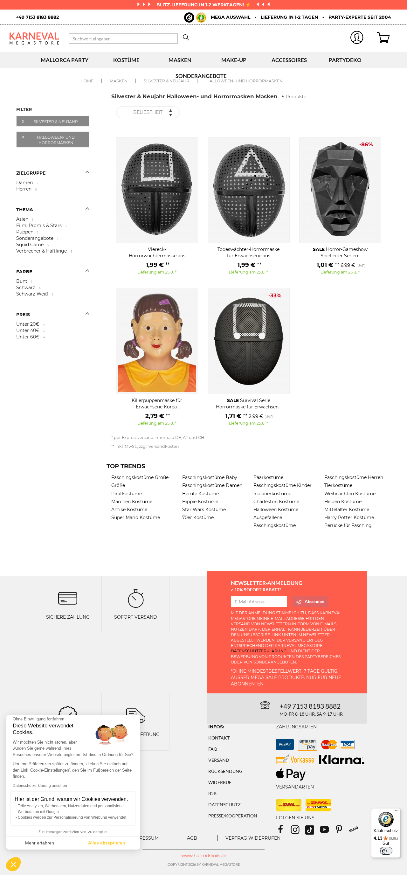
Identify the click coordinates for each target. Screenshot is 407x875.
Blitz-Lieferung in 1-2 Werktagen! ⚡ (204, 5)
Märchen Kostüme (131, 501)
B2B (212, 793)
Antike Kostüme (129, 509)
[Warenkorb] (387, 38)
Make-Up (233, 60)
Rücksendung (225, 771)
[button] (13, 864)
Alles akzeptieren (106, 842)
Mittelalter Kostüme (346, 509)
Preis (23, 314)
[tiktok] (312, 831)
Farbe (24, 271)
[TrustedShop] (195, 17)
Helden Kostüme (343, 501)
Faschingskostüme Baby (209, 477)
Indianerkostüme (272, 494)
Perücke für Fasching (348, 525)
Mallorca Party (64, 60)
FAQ (212, 749)
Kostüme (126, 60)
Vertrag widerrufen (252, 838)
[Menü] (397, 812)
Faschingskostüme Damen (212, 485)
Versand (218, 760)
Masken (180, 60)
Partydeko (345, 60)
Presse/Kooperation (232, 815)
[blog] (356, 831)
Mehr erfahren (39, 842)
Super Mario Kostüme (135, 517)
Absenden (314, 601)
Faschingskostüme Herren (353, 477)
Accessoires (289, 60)
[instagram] (298, 831)
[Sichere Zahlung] (67, 597)
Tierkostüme (338, 485)
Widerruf (219, 782)
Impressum (145, 838)
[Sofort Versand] (135, 597)
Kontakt (219, 737)
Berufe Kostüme (200, 494)
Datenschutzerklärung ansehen (40, 785)
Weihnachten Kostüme (350, 494)
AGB (192, 838)
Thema (24, 209)
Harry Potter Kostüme (349, 517)
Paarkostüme (268, 477)
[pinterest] (342, 831)
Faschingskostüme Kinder (282, 485)
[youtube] (327, 831)
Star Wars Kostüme (204, 509)
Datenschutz (224, 804)
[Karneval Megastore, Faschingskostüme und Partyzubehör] (34, 38)
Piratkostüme (126, 494)
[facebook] (283, 831)
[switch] (386, 851)
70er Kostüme (198, 517)
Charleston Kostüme (276, 501)
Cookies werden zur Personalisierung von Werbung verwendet (72, 817)
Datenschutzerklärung (258, 651)
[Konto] (357, 38)
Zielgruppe (30, 173)
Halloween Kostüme (275, 509)
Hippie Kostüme (200, 501)
